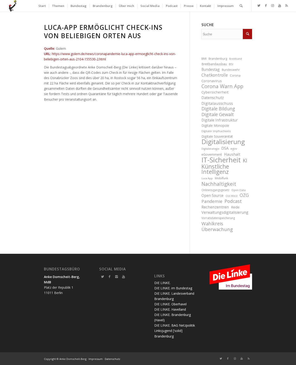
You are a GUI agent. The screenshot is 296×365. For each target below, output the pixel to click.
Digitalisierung (223, 141)
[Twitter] (102, 276)
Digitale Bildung (218, 108)
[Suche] (241, 6)
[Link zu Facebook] (265, 5)
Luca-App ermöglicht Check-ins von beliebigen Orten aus (103, 31)
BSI (231, 64)
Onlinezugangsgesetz (215, 190)
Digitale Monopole (215, 125)
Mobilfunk (221, 178)
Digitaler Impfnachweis (216, 131)
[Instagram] (116, 276)
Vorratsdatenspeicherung (218, 218)
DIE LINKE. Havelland (170, 309)
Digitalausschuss (217, 103)
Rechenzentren (215, 207)
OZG (244, 195)
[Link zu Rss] (286, 5)
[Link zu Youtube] (279, 5)
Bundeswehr (231, 70)
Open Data (238, 190)
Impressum (96, 359)
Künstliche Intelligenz (215, 169)
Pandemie (211, 201)
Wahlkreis (212, 223)
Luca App (207, 178)
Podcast (233, 201)
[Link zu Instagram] (272, 5)
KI (245, 160)
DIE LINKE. (162, 283)
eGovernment (211, 154)
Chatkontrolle (214, 75)
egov (234, 149)
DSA (224, 148)
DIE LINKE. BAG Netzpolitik (174, 325)
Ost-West (231, 196)
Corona (235, 75)
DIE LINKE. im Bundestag (173, 288)
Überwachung (217, 229)
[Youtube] (123, 276)
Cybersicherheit (214, 92)
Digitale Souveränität (217, 136)
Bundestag (210, 69)
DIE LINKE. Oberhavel (170, 304)
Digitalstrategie (210, 148)
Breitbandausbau (214, 64)
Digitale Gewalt (217, 114)
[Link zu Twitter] (258, 5)
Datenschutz (212, 97)
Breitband (235, 58)
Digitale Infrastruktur (219, 120)
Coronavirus (211, 80)
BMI (204, 59)
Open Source (212, 195)
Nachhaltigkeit (218, 183)
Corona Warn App (222, 86)
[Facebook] (109, 276)
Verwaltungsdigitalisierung (224, 212)
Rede (235, 207)
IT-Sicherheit (221, 160)
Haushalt (232, 154)
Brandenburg (218, 59)
